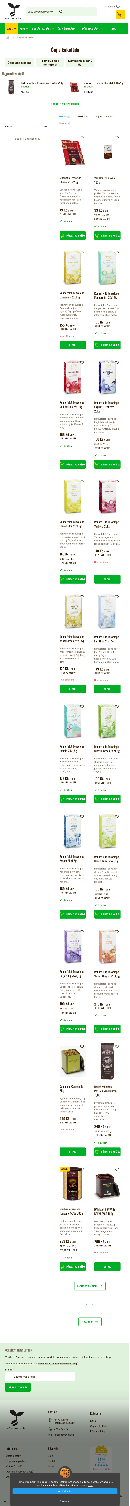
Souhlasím (67, 1491)
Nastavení (65, 1501)
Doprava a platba (15, 1461)
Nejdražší (83, 116)
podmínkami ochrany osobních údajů (58, 1363)
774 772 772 (61, 1428)
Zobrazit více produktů (65, 104)
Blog (50, 1455)
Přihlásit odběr (18, 1387)
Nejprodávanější (104, 116)
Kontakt (52, 1461)
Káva (93, 1420)
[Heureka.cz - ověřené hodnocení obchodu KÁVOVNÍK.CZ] (101, 1458)
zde (90, 1485)
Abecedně (64, 123)
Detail (72, 345)
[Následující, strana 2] (90, 1304)
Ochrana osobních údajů (19, 1471)
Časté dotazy (13, 1455)
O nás (51, 1466)
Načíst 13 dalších (87, 1286)
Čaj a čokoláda (98, 1426)
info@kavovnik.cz (64, 1434)
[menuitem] (11, 28)
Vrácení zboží (13, 1466)
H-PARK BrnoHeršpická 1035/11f (64, 1421)
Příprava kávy (98, 1431)
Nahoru (88, 1321)
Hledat (91, 11)
